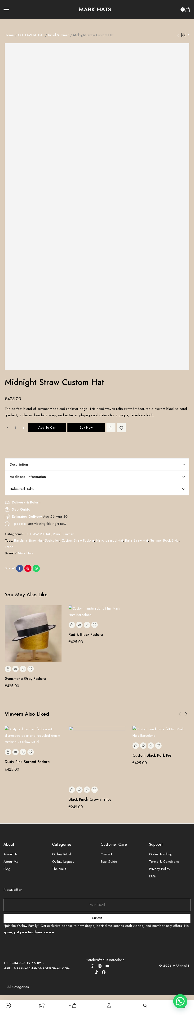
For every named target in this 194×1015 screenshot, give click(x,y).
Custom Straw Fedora (78, 540)
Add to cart (47, 427)
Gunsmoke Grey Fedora (25, 678)
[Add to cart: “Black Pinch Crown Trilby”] (72, 789)
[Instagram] (100, 966)
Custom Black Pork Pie (151, 755)
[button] (179, 714)
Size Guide (21, 509)
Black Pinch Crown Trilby (90, 799)
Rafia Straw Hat (136, 540)
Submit (97, 918)
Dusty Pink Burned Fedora (27, 761)
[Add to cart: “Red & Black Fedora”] (72, 625)
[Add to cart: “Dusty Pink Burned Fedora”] (8, 752)
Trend (9, 546)
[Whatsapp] (92, 966)
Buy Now (86, 427)
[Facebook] (104, 972)
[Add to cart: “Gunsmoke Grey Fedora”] (8, 669)
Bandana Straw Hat (28, 540)
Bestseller (52, 540)
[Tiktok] (96, 972)
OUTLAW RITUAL (31, 35)
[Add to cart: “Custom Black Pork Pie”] (135, 745)
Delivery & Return (26, 502)
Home (9, 35)
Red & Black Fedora (86, 634)
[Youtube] (107, 966)
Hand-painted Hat (109, 540)
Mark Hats (25, 553)
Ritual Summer (58, 35)
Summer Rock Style (164, 540)
